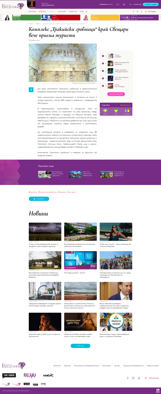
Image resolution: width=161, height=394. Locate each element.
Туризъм (33, 192)
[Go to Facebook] (133, 11)
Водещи (42, 11)
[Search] (86, 11)
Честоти (57, 366)
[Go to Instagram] (137, 11)
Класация (62, 11)
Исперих (72, 192)
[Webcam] (118, 4)
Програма (32, 11)
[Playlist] (124, 4)
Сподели (40, 199)
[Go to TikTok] (142, 11)
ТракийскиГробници (48, 192)
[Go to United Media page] (158, 390)
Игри (82, 11)
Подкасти (73, 11)
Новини (52, 11)
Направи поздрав (151, 4)
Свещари (63, 192)
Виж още (80, 346)
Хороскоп (115, 105)
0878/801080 (137, 4)
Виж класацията (116, 94)
